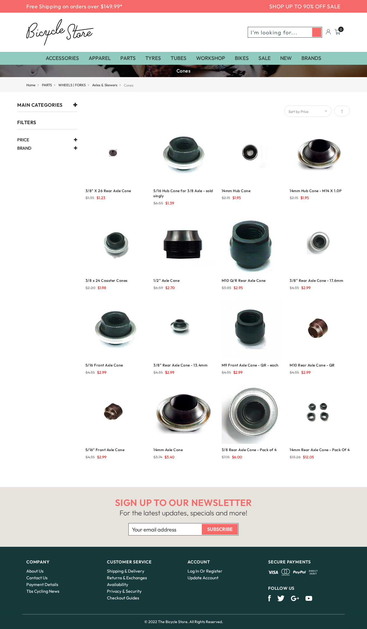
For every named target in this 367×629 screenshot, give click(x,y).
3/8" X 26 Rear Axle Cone (108, 190)
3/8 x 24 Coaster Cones (106, 280)
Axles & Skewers (104, 85)
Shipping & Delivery (125, 571)
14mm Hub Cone (236, 190)
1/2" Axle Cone (166, 280)
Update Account (203, 577)
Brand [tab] (24, 148)
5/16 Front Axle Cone (104, 365)
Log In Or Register (205, 571)
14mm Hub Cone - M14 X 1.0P (315, 190)
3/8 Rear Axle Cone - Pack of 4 (249, 449)
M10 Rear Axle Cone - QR (312, 365)
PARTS (47, 85)
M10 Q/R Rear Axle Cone (244, 280)
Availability (117, 584)
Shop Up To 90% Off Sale (305, 6)
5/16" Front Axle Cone (105, 449)
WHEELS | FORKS (72, 85)
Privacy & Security (124, 591)
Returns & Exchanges (127, 577)
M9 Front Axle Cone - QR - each (250, 365)
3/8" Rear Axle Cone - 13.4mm (180, 365)
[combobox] (285, 32)
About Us (35, 571)
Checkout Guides (123, 598)
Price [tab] (23, 140)
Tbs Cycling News (42, 591)
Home (30, 85)
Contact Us (37, 577)
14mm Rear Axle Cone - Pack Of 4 (320, 449)
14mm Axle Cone (168, 449)
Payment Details (42, 584)
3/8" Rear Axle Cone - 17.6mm (316, 280)
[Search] (316, 32)
